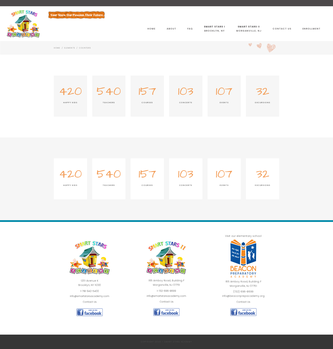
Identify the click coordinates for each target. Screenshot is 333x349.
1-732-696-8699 (166, 291)
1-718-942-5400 (89, 291)
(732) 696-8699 (243, 291)
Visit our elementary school (243, 236)
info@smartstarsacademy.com (89, 296)
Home (57, 47)
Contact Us (90, 302)
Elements (69, 47)
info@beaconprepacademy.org (243, 296)
